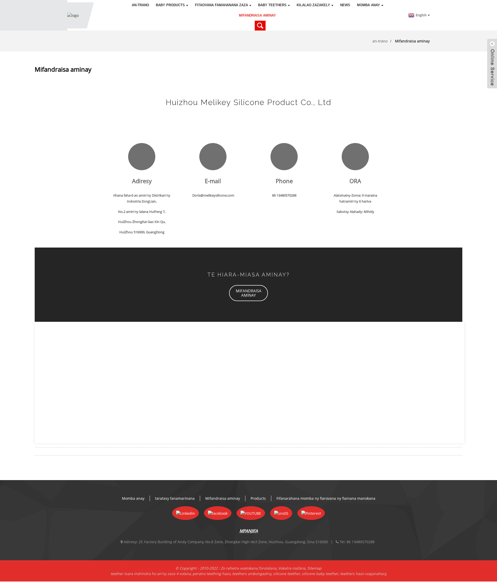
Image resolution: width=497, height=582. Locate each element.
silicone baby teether (320, 573)
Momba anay (368, 5)
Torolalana (267, 568)
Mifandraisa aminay (257, 15)
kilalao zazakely (313, 5)
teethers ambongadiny (251, 573)
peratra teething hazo (211, 573)
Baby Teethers (272, 5)
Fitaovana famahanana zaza (221, 5)
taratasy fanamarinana (175, 498)
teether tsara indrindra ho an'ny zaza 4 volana (151, 573)
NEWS (345, 5)
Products (258, 498)
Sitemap (314, 568)
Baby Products (170, 5)
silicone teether (286, 573)
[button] (248, 293)
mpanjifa (248, 531)
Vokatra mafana (291, 568)
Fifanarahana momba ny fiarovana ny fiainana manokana (325, 498)
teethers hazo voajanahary (363, 573)
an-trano (140, 5)
